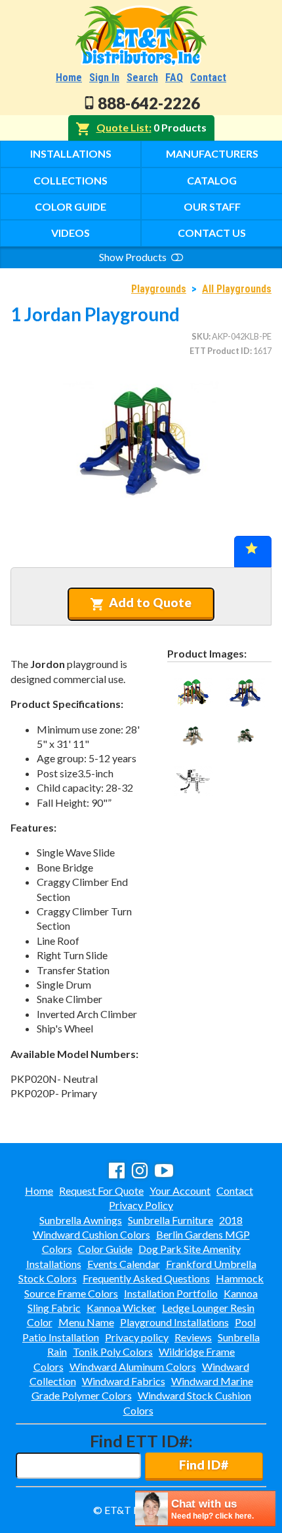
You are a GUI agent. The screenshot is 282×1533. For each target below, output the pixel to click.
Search (142, 77)
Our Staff (212, 206)
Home (69, 77)
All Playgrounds (237, 289)
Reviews (193, 1337)
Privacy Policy (141, 1205)
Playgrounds (158, 289)
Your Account (180, 1190)
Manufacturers (212, 153)
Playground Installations (174, 1322)
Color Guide (70, 206)
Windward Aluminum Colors (133, 1366)
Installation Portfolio (171, 1293)
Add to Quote (150, 602)
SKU (200, 336)
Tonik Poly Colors (113, 1351)
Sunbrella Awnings (80, 1220)
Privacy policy (137, 1337)
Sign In (104, 77)
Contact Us (212, 232)
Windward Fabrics (123, 1381)
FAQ (174, 77)
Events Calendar (123, 1264)
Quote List (122, 127)
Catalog (212, 180)
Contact (208, 77)
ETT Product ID (220, 350)
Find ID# (203, 1464)
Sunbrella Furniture (170, 1220)
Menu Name (86, 1322)
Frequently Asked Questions (146, 1278)
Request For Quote (101, 1190)
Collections (70, 180)
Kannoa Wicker (121, 1307)
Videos (70, 232)
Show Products (134, 257)
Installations (70, 153)
